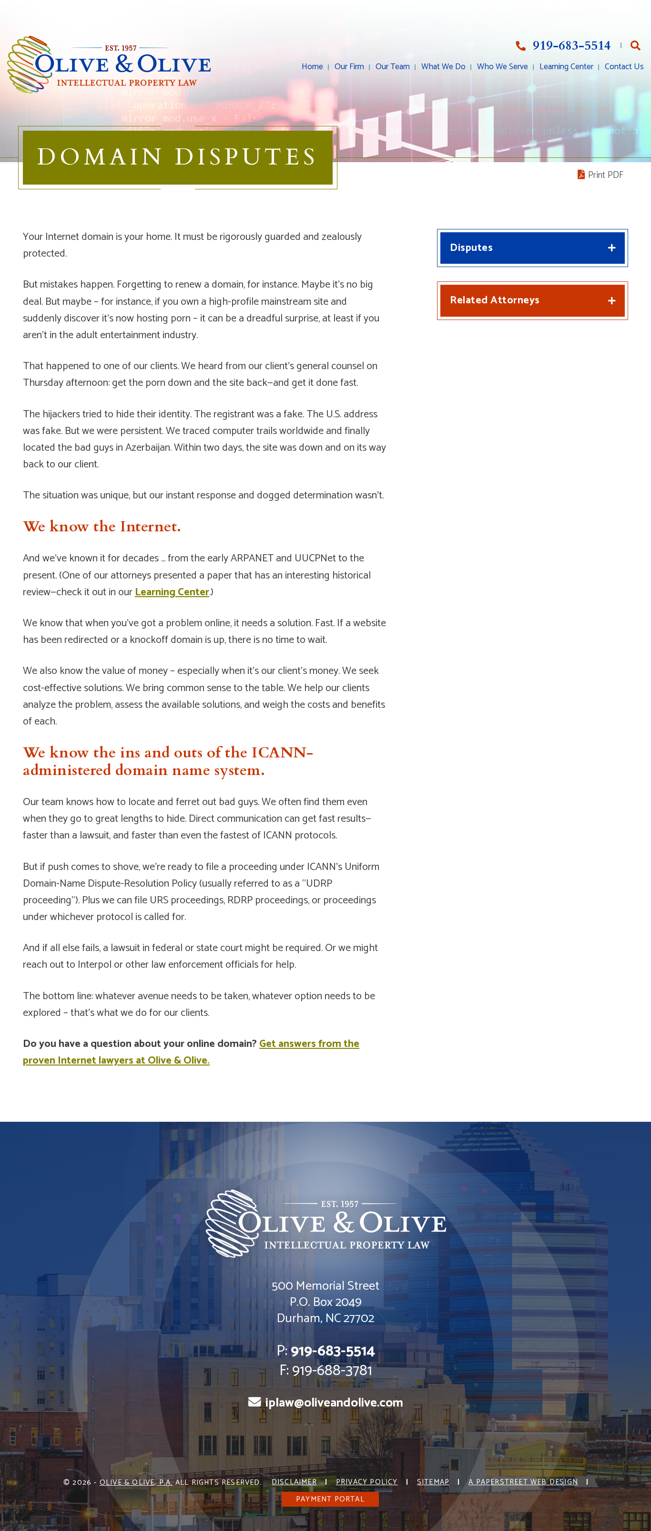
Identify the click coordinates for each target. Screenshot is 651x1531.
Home (312, 67)
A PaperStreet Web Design (523, 1482)
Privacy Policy (367, 1482)
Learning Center (566, 67)
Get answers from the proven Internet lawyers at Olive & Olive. (191, 1052)
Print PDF (604, 175)
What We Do (443, 67)
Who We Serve (502, 67)
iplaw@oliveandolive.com (334, 1403)
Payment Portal (330, 1499)
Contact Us (624, 67)
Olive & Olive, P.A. (136, 1483)
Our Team (393, 67)
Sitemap (433, 1482)
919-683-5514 (570, 45)
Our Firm (349, 67)
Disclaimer (294, 1482)
